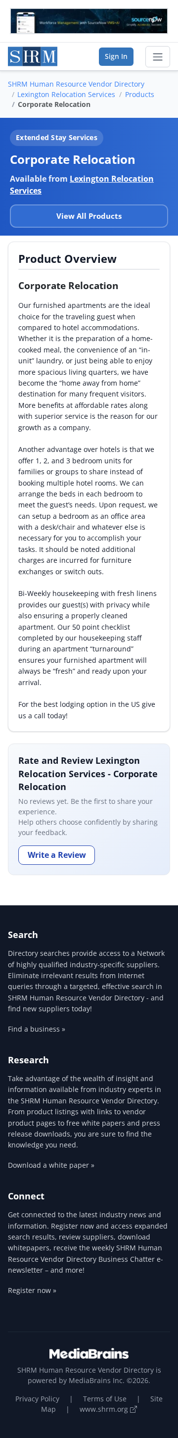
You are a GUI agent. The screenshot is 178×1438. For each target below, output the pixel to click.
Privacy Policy (37, 1398)
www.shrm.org (105, 1409)
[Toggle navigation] (157, 57)
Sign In (116, 56)
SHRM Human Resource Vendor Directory (76, 84)
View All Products (89, 216)
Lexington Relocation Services (66, 94)
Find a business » (36, 1029)
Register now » (32, 1290)
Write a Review (57, 854)
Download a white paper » (51, 1165)
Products (139, 94)
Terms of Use (105, 1398)
